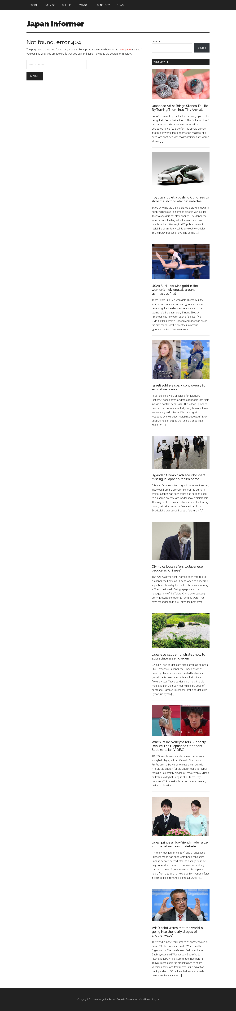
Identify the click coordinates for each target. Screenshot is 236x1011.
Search (156, 41)
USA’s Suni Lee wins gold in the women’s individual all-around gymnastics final (175, 289)
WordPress (144, 999)
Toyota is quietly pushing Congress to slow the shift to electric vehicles (180, 199)
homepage (125, 49)
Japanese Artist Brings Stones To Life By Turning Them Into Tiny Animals (180, 108)
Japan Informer (55, 23)
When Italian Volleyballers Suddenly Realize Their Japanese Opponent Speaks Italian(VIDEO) (179, 746)
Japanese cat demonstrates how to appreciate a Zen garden (178, 656)
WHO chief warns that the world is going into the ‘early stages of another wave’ (177, 931)
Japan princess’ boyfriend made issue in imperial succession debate (180, 844)
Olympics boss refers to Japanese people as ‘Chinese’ (177, 568)
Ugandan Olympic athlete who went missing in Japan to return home (178, 477)
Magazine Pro (105, 999)
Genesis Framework (127, 999)
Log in (155, 999)
